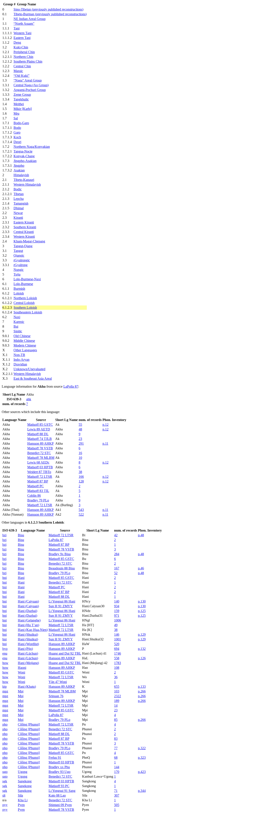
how (5, 663)
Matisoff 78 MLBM (40, 457)
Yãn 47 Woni (58, 682)
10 (80, 457)
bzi (4, 535)
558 (116, 658)
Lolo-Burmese (23, 284)
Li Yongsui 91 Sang (62, 790)
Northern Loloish (25, 298)
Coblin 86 (34, 495)
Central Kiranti (24, 232)
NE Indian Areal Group (30, 19)
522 (81, 514)
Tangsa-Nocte (23, 151)
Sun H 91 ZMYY (61, 606)
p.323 (142, 757)
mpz (5, 691)
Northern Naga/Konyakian (32, 146)
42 (116, 535)
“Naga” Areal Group (28, 80)
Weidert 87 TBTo (39, 472)
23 (80, 439)
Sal (16, 118)
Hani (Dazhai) (27, 611)
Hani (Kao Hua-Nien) (33, 630)
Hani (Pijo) (25, 649)
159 (116, 611)
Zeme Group (22, 94)
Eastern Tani (22, 38)
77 (116, 748)
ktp (4, 686)
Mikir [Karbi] (23, 109)
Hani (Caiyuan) (28, 601)
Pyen (21, 805)
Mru (16, 113)
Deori (17, 142)
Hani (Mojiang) (28, 663)
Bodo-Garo (21, 123)
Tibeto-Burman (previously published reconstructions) (50, 14)
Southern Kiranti (25, 227)
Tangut (18, 251)
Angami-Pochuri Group (30, 90)
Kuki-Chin (21, 47)
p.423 (142, 772)
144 (116, 767)
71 (116, 790)
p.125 (142, 611)
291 (81, 443)
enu (4, 653)
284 (116, 554)
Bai (16, 326)
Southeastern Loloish (28, 312)
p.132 (142, 649)
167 (116, 568)
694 (116, 649)
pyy (5, 805)
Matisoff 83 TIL (38, 491)
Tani (17, 28)
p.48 (141, 535)
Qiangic (19, 255)
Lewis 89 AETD (38, 429)
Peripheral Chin (24, 52)
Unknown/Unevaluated (29, 369)
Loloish (19, 293)
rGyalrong (21, 265)
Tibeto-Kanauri (24, 180)
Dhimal (19, 208)
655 (116, 686)
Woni (21, 672)
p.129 (142, 634)
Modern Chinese (25, 345)
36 (116, 677)
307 (116, 795)
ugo (5, 772)
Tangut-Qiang (23, 246)
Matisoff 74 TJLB (39, 439)
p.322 (142, 748)
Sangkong (25, 781)
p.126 (142, 658)
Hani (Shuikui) (28, 634)
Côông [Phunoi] (29, 724)
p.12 (105, 424)
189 (116, 701)
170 (116, 772)
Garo (17, 132)
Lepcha (19, 198)
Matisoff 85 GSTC (40, 424)
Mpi (20, 691)
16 (80, 453)
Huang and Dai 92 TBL (65, 653)
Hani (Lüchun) (28, 653)
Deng (17, 42)
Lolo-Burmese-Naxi (27, 279)
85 (116, 720)
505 (116, 805)
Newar (18, 213)
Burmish (19, 288)
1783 (117, 663)
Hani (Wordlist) (28, 644)
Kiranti (18, 217)
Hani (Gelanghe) (29, 620)
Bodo (17, 128)
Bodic (18, 189)
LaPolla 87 (70, 386)
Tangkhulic (21, 99)
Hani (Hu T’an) (28, 625)
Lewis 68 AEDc (38, 462)
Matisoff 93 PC (59, 786)
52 (116, 573)
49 (116, 625)
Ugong (22, 772)
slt (3, 795)
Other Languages (25, 350)
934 (116, 606)
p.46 (141, 568)
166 (81, 476)
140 (116, 601)
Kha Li (23, 800)
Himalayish (21, 175)
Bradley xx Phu (59, 767)
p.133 (142, 686)
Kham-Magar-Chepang (29, 241)
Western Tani (22, 33)
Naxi (17, 317)
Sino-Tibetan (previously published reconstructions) (48, 9)
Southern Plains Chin (28, 61)
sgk (4, 781)
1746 (117, 653)
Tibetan (19, 194)
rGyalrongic (22, 260)
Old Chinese (22, 336)
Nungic (19, 269)
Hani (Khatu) (27, 686)
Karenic (19, 322)
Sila (20, 795)
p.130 (142, 601)
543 (81, 510)
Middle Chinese (24, 340)
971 (116, 615)
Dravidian (20, 364)
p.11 (105, 443)
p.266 (142, 691)
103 (116, 691)
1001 (117, 639)
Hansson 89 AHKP (40, 443)
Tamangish (21, 203)
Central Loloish (24, 303)
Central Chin (22, 66)
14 (116, 705)
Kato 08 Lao (57, 795)
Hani (21, 578)
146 (116, 634)
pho (5, 724)
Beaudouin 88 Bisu (62, 568)
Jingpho (19, 165)
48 (80, 429)
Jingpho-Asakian (25, 161)
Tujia (17, 274)
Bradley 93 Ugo (59, 772)
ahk (28, 399)
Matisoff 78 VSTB (40, 448)
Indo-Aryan (21, 359)
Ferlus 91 (55, 757)
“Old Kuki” (21, 75)
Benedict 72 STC (39, 453)
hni (4, 578)
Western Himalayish (27, 184)
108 (116, 667)
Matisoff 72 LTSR (39, 476)
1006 (117, 620)
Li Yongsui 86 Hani (62, 601)
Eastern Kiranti (24, 222)
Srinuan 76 (56, 696)
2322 (117, 696)
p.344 (142, 790)
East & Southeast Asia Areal (33, 378)
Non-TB (19, 355)
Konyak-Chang (24, 156)
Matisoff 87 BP (37, 481)
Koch (17, 137)
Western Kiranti (24, 236)
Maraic (18, 71)
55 (80, 424)
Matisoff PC (35, 486)
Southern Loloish (25, 307)
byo (5, 649)
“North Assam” (24, 23)
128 (81, 481)
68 (116, 757)
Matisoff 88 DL (38, 434)
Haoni (22, 667)
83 (116, 738)
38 (80, 472)
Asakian (19, 170)
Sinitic (18, 331)
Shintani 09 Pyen (60, 805)
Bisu (21, 535)
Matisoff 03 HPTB (40, 467)
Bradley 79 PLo (38, 500)
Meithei (19, 104)
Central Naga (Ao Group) (31, 85)
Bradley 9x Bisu (60, 554)
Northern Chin (23, 57)
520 (116, 644)
